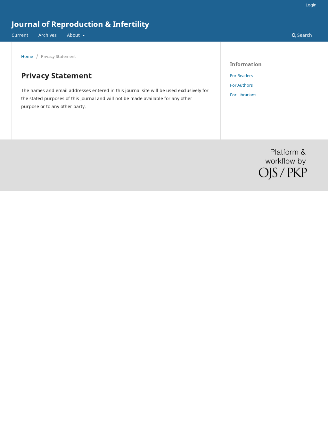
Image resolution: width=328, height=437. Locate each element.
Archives (47, 35)
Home (27, 56)
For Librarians (243, 95)
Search (304, 35)
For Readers (241, 75)
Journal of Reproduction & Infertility (80, 24)
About (74, 35)
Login (311, 5)
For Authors (241, 85)
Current (20, 35)
